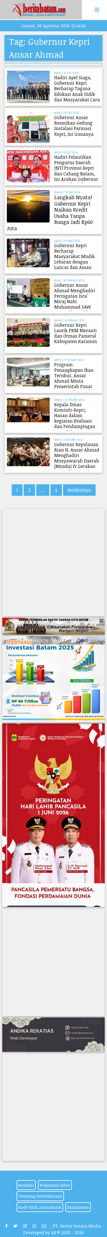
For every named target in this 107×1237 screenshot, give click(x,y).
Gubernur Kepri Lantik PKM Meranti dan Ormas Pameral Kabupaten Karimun (75, 333)
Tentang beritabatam (40, 1196)
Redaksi (26, 1185)
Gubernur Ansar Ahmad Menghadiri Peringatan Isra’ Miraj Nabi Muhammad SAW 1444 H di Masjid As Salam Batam (74, 301)
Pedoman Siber (55, 1185)
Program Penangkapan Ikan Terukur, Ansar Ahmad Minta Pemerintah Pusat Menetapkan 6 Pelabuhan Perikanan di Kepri (77, 383)
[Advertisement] (53, 562)
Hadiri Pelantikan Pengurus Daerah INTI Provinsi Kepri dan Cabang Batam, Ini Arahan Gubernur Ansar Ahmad (76, 171)
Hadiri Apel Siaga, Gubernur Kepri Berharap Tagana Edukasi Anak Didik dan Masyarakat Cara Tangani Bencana (77, 91)
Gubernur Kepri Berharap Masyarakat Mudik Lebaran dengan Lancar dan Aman (74, 256)
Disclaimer (78, 1207)
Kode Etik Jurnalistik (39, 1207)
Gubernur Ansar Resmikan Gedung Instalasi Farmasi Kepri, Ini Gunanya (74, 125)
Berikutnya (79, 490)
